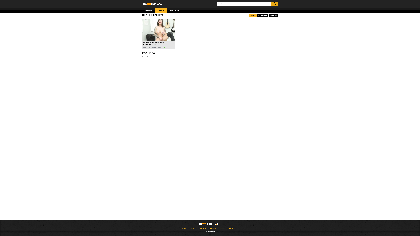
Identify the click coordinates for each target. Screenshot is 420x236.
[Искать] (274, 4)
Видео (192, 228)
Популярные (262, 15)
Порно (184, 228)
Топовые (273, 15)
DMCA (222, 228)
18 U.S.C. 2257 (233, 228)
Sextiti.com (154, 4)
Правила (213, 228)
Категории (202, 228)
